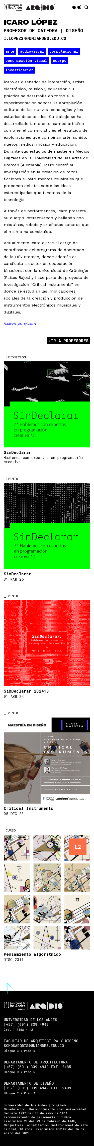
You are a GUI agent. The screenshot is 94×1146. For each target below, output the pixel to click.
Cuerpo (59, 60)
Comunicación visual (26, 60)
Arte (10, 51)
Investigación (20, 70)
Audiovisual (32, 51)
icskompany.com (20, 323)
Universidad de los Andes (25, 1105)
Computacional (63, 51)
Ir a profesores (69, 340)
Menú (76, 7)
